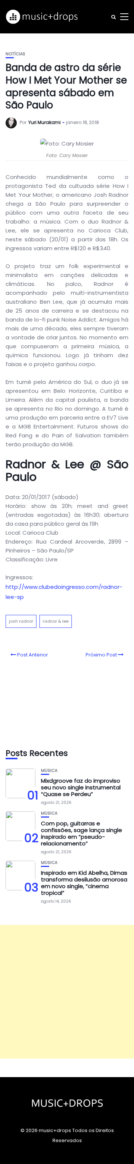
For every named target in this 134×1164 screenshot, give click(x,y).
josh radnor (21, 621)
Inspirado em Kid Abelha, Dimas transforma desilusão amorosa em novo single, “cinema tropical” (84, 883)
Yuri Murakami (44, 122)
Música (49, 771)
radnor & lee (55, 621)
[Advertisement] (67, 992)
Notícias (15, 54)
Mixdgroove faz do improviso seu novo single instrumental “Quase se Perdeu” (81, 787)
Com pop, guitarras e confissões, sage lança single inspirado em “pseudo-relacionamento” (81, 833)
